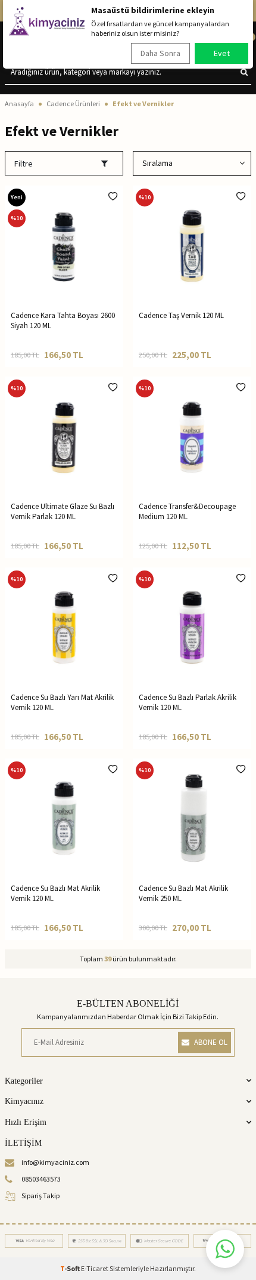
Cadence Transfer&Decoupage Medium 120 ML (187, 511)
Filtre (23, 163)
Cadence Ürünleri (73, 103)
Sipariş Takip (40, 1195)
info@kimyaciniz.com (55, 1162)
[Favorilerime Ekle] (112, 196)
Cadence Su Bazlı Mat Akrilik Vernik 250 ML (183, 893)
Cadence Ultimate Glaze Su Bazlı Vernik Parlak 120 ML (62, 511)
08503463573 (41, 1178)
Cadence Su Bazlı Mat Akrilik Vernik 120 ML (55, 893)
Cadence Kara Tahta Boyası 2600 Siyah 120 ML (63, 320)
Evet (222, 53)
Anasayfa (19, 103)
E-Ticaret (94, 1268)
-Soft (70, 1268)
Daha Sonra (160, 53)
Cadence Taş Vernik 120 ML (181, 315)
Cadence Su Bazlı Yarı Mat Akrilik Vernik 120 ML (62, 702)
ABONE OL (210, 1042)
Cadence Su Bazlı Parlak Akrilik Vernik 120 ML (187, 702)
